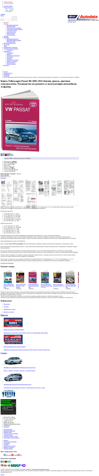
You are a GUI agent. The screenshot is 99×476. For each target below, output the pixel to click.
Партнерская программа (13, 55)
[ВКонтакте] (1, 155)
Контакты (6, 426)
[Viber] (8, 155)
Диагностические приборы (14, 28)
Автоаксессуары (8, 435)
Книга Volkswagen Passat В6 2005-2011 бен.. (33, 286)
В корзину (3, 178)
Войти (6, 8)
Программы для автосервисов (15, 29)
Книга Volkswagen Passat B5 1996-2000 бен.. (9, 286)
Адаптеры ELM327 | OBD (10, 436)
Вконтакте (8, 455)
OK (21, 455)
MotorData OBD (11, 26)
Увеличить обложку (6, 153)
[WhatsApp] (10, 155)
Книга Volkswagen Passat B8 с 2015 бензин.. (21, 286)
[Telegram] (12, 155)
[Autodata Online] (83, 18)
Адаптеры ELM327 (12, 30)
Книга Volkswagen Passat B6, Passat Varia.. (47, 285)
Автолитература (11, 35)
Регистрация (11, 8)
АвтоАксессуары (11, 32)
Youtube (16, 455)
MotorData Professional (12, 39)
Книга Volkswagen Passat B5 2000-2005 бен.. (71, 286)
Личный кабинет (8, 6)
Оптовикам (10, 57)
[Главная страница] (5, 70)
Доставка (9, 58)
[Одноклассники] (4, 155)
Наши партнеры (11, 62)
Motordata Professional (12, 25)
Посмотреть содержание (7, 263)
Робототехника (11, 33)
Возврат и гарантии (12, 61)
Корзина (6, 10)
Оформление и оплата (12, 59)
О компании (10, 53)
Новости (9, 54)
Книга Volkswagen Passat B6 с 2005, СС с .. (59, 286)
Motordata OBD (8, 432)
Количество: (4, 176)
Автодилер (10, 50)
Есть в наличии (5, 175)
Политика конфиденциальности (40, 469)
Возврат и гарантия (9, 447)
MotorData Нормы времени (14, 40)
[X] (6, 155)
